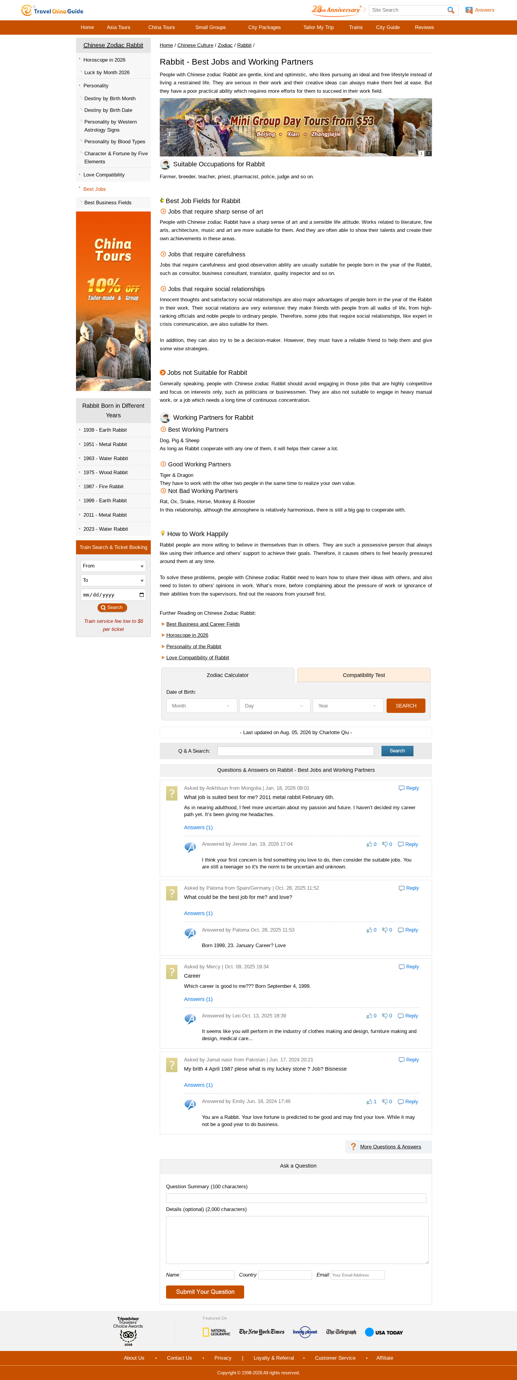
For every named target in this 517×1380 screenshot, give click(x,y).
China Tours (161, 27)
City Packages (264, 27)
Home (87, 27)
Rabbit (244, 45)
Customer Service (335, 1358)
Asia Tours (118, 27)
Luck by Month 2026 (107, 72)
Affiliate (384, 1358)
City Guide (388, 27)
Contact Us (179, 1358)
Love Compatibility (104, 175)
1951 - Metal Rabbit (105, 444)
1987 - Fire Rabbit (103, 486)
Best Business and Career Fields (203, 624)
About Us (134, 1358)
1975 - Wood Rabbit (105, 472)
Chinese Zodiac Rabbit (113, 45)
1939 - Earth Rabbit (105, 430)
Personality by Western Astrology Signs (110, 126)
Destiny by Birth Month (110, 98)
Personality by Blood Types (114, 141)
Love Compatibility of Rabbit (197, 658)
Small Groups (210, 27)
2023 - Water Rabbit (105, 529)
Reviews (424, 27)
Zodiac (225, 45)
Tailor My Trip (318, 27)
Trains (356, 27)
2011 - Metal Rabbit (105, 515)
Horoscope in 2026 (104, 60)
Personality (96, 86)
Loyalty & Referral (274, 1358)
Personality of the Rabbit (193, 646)
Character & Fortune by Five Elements (116, 158)
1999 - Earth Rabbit (105, 500)
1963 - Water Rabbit (105, 458)
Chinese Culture (195, 45)
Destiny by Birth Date (108, 110)
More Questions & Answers (390, 1147)
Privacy (223, 1358)
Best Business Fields (108, 203)
